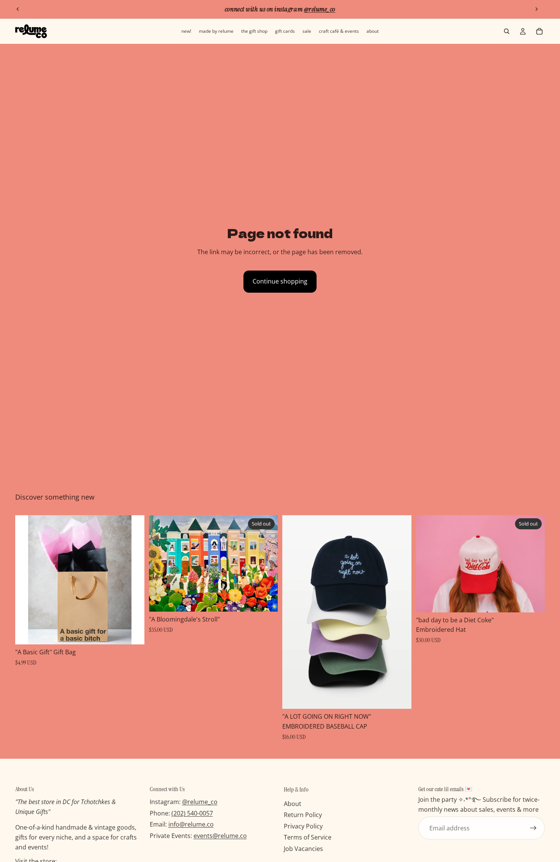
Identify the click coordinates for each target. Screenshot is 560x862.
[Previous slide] (18, 9)
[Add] (132, 632)
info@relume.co (191, 824)
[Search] (506, 31)
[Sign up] (533, 828)
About (292, 803)
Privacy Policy (303, 826)
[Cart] (539, 31)
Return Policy (303, 815)
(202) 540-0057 (192, 813)
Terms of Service (307, 837)
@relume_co (200, 802)
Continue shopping (280, 281)
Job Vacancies (303, 848)
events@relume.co (220, 836)
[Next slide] (536, 9)
